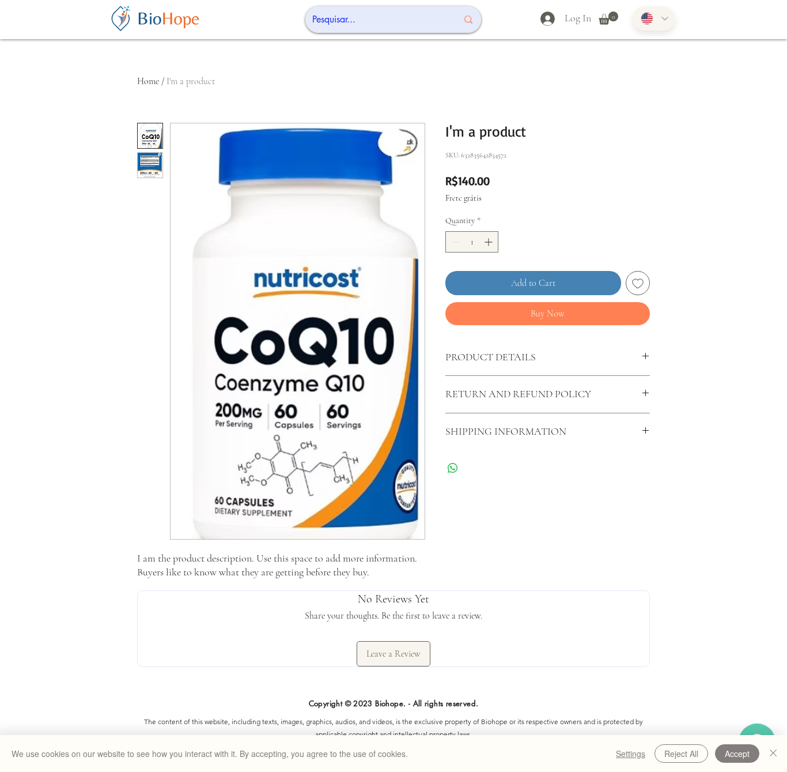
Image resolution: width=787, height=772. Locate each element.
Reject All (681, 753)
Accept (737, 753)
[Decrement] (454, 242)
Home (148, 81)
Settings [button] (630, 753)
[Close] (773, 753)
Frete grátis (463, 198)
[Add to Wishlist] (638, 283)
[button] (608, 18)
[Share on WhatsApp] (453, 468)
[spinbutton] (471, 242)
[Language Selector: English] (654, 18)
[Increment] (489, 242)
